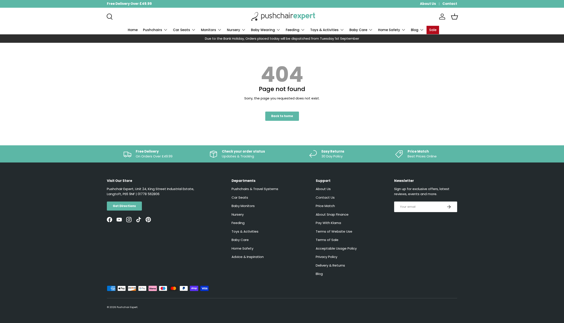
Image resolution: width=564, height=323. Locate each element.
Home (133, 30)
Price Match (325, 206)
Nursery (233, 30)
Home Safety (389, 30)
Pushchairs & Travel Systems (255, 189)
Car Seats (181, 30)
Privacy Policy (326, 256)
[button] (454, 16)
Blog (414, 30)
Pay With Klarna (328, 222)
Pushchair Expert (127, 307)
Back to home (282, 116)
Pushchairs (152, 30)
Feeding (292, 30)
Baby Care (358, 30)
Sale (432, 30)
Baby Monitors (243, 206)
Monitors (208, 30)
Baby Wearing (263, 30)
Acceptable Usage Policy (336, 248)
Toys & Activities (324, 30)
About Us (428, 3)
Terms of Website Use (334, 231)
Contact (449, 3)
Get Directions (124, 206)
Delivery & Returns (330, 265)
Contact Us (325, 197)
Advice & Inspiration (248, 256)
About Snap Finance (332, 214)
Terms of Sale (327, 239)
